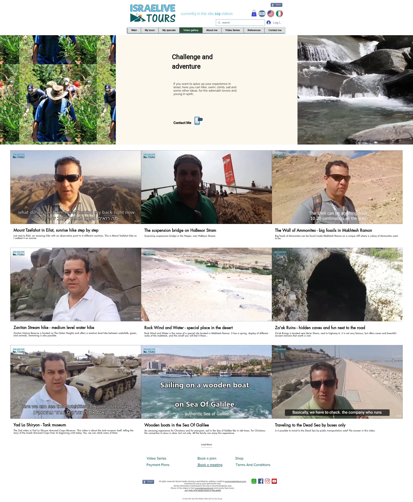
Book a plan (206, 458)
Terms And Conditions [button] (253, 465)
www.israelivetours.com (235, 481)
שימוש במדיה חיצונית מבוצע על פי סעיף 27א (202, 490)
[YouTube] (274, 481)
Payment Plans (157, 465)
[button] (254, 13)
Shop (239, 458)
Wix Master (199, 499)
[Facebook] (260, 481)
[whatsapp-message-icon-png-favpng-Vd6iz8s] (254, 481)
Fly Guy (214, 499)
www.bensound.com (204, 488)
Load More (206, 444)
